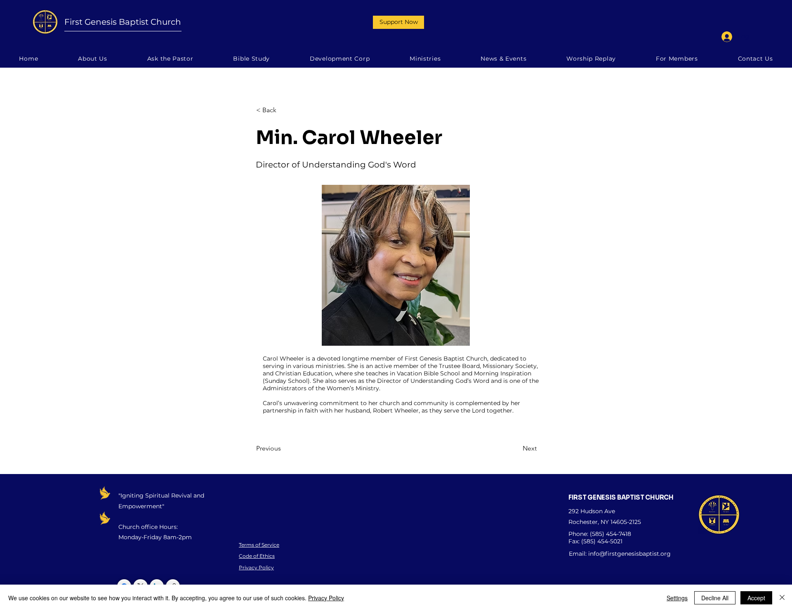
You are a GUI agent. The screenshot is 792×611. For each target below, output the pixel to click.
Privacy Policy (256, 567)
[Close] (782, 597)
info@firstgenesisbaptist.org (629, 553)
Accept (756, 598)
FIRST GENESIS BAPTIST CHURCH (621, 497)
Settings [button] (677, 598)
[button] (398, 22)
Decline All (714, 598)
